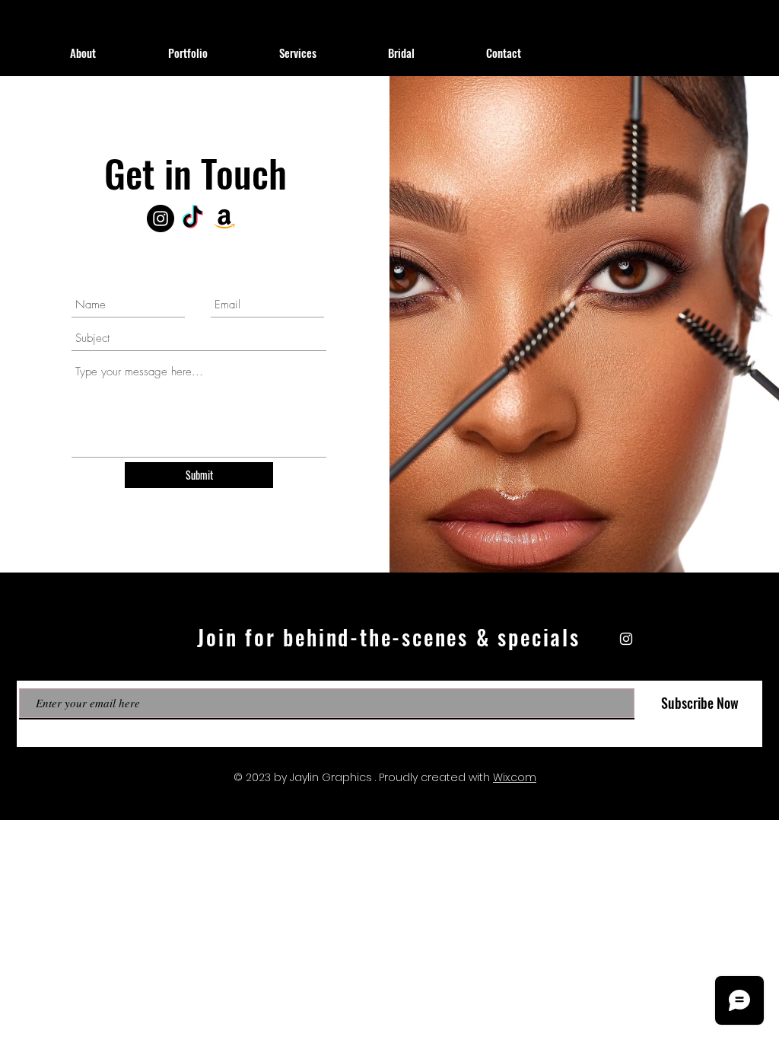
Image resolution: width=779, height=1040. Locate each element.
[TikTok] (192, 218)
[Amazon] (224, 218)
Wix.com (514, 777)
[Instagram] (160, 218)
